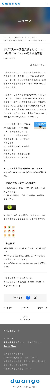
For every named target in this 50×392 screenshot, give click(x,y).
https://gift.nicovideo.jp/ (28, 98)
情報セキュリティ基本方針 (16, 365)
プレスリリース (21, 37)
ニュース (7, 37)
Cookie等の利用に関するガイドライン (21, 358)
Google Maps (10, 346)
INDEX (25, 308)
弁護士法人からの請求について (18, 369)
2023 (33, 37)
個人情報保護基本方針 (14, 354)
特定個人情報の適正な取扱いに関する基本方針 (25, 361)
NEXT (40, 308)
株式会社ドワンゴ (12, 331)
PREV (9, 308)
